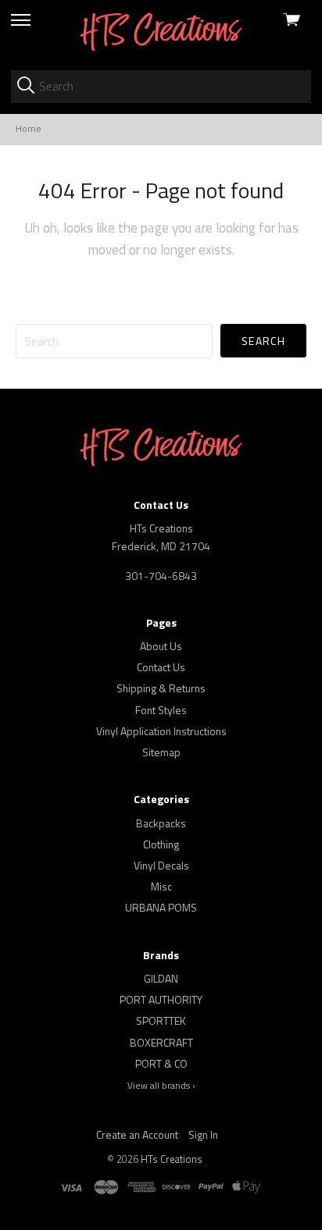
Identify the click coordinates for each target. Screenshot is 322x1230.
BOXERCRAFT (161, 1042)
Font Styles (161, 710)
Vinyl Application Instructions (161, 731)
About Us (161, 646)
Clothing (161, 844)
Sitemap (161, 752)
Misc (161, 886)
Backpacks (161, 823)
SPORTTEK (161, 1020)
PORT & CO (161, 1063)
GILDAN (161, 978)
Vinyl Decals (161, 865)
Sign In (203, 1134)
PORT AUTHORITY (161, 999)
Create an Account (137, 1134)
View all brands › (161, 1086)
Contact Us (161, 667)
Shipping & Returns (161, 688)
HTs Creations (171, 1159)
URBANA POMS (161, 907)
